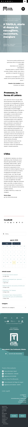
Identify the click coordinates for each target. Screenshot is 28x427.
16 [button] (24, 255)
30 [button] (14, 248)
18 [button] (7, 259)
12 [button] (10, 255)
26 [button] (10, 262)
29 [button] (10, 248)
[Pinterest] (19, 224)
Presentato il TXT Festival (9, 290)
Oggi (7, 243)
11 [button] (7, 255)
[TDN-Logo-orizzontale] (8, 3)
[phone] (12, 1)
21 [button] (17, 259)
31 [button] (17, 248)
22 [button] (20, 259)
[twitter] (5, 1)
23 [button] (24, 259)
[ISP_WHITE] (14, 329)
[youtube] (7, 1)
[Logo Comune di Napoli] (11, 317)
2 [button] (24, 248)
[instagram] (3, 1)
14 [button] (17, 255)
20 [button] (14, 259)
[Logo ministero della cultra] (5, 317)
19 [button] (10, 259)
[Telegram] (16, 224)
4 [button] (17, 266)
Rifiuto (22, 415)
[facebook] (1, 1)
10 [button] (3, 255)
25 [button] (7, 262)
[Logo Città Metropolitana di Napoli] (23, 317)
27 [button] (3, 248)
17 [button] (3, 259)
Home (4, 18)
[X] (8, 224)
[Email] (22, 224)
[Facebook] (5, 224)
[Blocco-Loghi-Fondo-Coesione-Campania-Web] (14, 320)
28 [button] (7, 248)
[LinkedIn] (11, 224)
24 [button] (3, 262)
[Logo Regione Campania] (17, 317)
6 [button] (24, 266)
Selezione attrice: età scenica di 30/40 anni (14, 285)
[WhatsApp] (14, 224)
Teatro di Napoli (11, 45)
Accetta (14, 415)
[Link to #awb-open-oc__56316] (23, 9)
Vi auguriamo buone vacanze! (10, 274)
